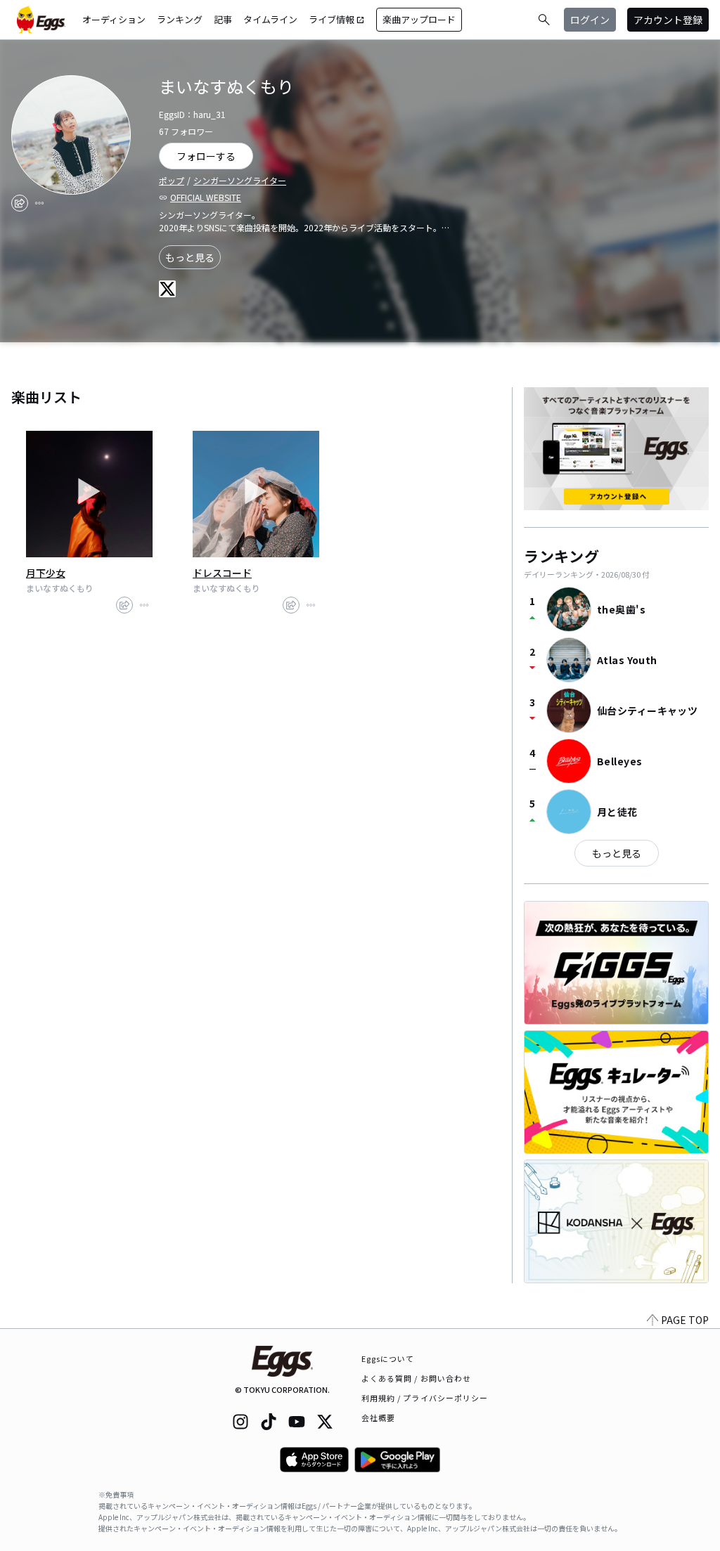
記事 (223, 19)
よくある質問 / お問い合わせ (416, 1378)
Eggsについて (388, 1358)
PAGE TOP (685, 1320)
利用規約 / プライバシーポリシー (425, 1397)
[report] (39, 203)
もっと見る (189, 257)
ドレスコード (222, 573)
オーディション (114, 19)
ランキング (179, 19)
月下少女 (45, 573)
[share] (19, 203)
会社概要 (378, 1417)
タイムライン (270, 19)
